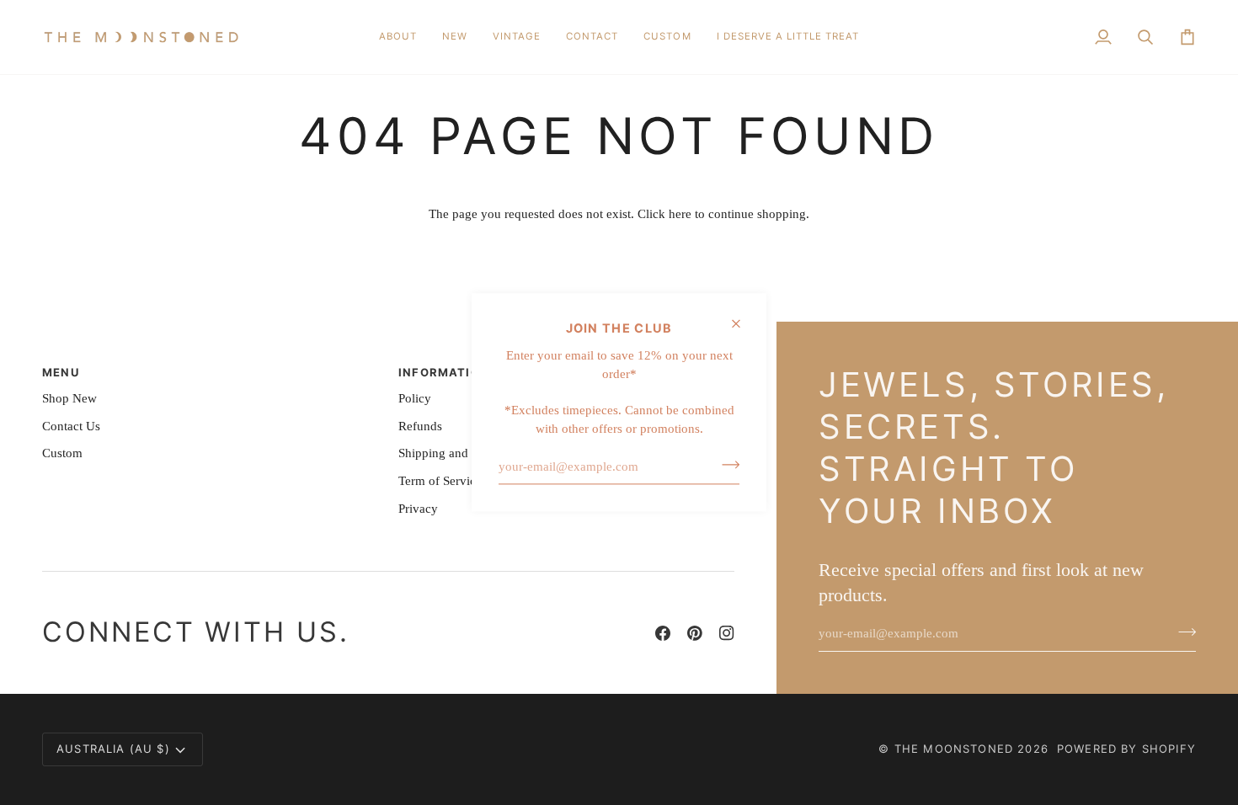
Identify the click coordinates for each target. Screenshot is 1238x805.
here (680, 214)
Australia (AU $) (113, 748)
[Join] (725, 464)
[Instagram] (726, 633)
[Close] (743, 323)
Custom (62, 453)
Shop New (69, 398)
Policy (414, 398)
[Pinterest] (694, 633)
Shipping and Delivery (457, 453)
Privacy (418, 508)
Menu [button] (60, 372)
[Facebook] (662, 633)
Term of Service (440, 481)
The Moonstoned (953, 748)
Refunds (420, 426)
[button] (455, 37)
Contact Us (71, 426)
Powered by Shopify (1126, 748)
